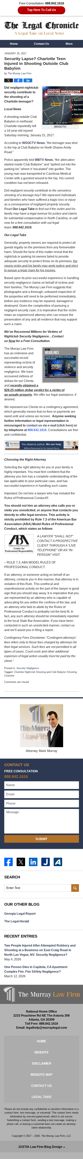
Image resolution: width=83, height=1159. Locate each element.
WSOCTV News (33, 143)
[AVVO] (58, 862)
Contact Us (41, 43)
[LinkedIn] (33, 862)
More (69, 43)
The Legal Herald (16, 921)
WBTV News (44, 159)
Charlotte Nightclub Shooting (30, 672)
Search (75, 888)
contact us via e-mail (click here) (49, 425)
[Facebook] (8, 862)
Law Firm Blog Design (40, 1146)
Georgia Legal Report (20, 913)
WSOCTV (60, 126)
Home (14, 43)
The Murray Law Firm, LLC (56, 1135)
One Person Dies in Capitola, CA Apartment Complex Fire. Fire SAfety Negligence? (35, 969)
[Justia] (45, 862)
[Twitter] (21, 862)
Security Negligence (27, 668)
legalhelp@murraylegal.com (46, 1027)
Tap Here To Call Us (41, 10)
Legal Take (42, 1097)
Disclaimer (41, 1063)
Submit (41, 839)
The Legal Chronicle (41, 28)
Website (41, 1052)
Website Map (41, 1074)
